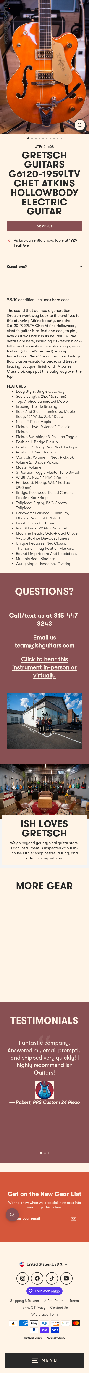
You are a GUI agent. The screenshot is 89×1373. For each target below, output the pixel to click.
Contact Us (59, 1307)
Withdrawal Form (44, 1314)
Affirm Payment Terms (61, 1301)
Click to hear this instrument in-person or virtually (44, 667)
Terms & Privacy (33, 1307)
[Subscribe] (72, 1218)
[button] (12, 1214)
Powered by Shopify (56, 1337)
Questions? (17, 266)
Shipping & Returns (25, 1301)
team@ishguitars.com (44, 645)
